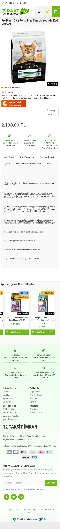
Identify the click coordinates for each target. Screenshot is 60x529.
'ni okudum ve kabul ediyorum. (25, 489)
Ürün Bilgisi (9, 157)
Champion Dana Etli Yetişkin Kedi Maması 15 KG (17, 318)
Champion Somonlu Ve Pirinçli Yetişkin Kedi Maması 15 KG (43, 320)
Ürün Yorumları (27, 157)
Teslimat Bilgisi (46, 157)
